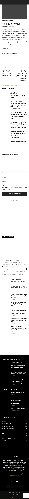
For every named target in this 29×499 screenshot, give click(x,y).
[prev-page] (3, 149)
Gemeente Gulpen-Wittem (11, 53)
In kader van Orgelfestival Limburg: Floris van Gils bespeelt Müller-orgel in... (18, 279)
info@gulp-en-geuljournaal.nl (16, 497)
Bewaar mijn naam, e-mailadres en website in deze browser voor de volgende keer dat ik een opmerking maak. (14, 187)
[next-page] (5, 149)
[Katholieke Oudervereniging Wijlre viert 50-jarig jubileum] (6, 374)
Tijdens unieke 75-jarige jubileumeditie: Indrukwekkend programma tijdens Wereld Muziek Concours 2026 (14, 264)
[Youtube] (21, 486)
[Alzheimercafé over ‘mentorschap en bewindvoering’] (6, 402)
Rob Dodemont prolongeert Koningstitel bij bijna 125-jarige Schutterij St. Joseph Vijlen (8, 73)
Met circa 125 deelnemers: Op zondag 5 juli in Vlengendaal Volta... (19, 304)
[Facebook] (8, 486)
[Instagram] (12, 486)
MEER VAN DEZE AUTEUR (9, 88)
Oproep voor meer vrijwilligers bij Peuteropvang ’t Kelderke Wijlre (19, 320)
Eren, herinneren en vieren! (18, 408)
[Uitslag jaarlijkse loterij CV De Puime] (6, 143)
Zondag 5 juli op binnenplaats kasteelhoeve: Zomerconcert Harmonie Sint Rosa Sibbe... (19, 312)
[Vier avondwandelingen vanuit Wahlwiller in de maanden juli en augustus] (6, 296)
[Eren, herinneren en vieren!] (6, 410)
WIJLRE (11, 20)
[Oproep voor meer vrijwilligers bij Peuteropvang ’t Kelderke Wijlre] (6, 94)
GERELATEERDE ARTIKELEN (9, 86)
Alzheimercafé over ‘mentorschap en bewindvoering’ (16, 402)
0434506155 (15, 494)
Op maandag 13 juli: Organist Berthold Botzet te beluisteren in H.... (19, 287)
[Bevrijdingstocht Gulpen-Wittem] (6, 394)
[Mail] (16, 486)
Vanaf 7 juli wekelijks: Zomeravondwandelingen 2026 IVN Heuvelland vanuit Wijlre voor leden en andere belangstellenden (18, 105)
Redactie (6, 26)
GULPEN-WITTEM (5, 20)
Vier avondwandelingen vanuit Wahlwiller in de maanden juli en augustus (19, 296)
